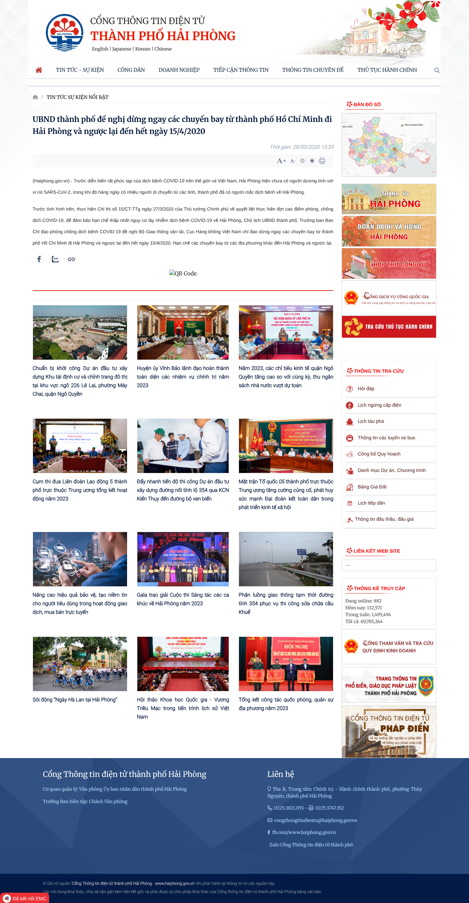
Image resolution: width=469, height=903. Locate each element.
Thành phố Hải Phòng (163, 37)
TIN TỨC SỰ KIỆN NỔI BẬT (78, 97)
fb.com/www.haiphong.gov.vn (304, 832)
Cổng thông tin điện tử (147, 20)
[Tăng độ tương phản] (302, 160)
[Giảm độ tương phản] (312, 160)
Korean (142, 49)
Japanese (121, 49)
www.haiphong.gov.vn (175, 883)
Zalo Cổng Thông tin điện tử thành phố (311, 845)
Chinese (163, 49)
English (100, 49)
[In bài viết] (322, 161)
